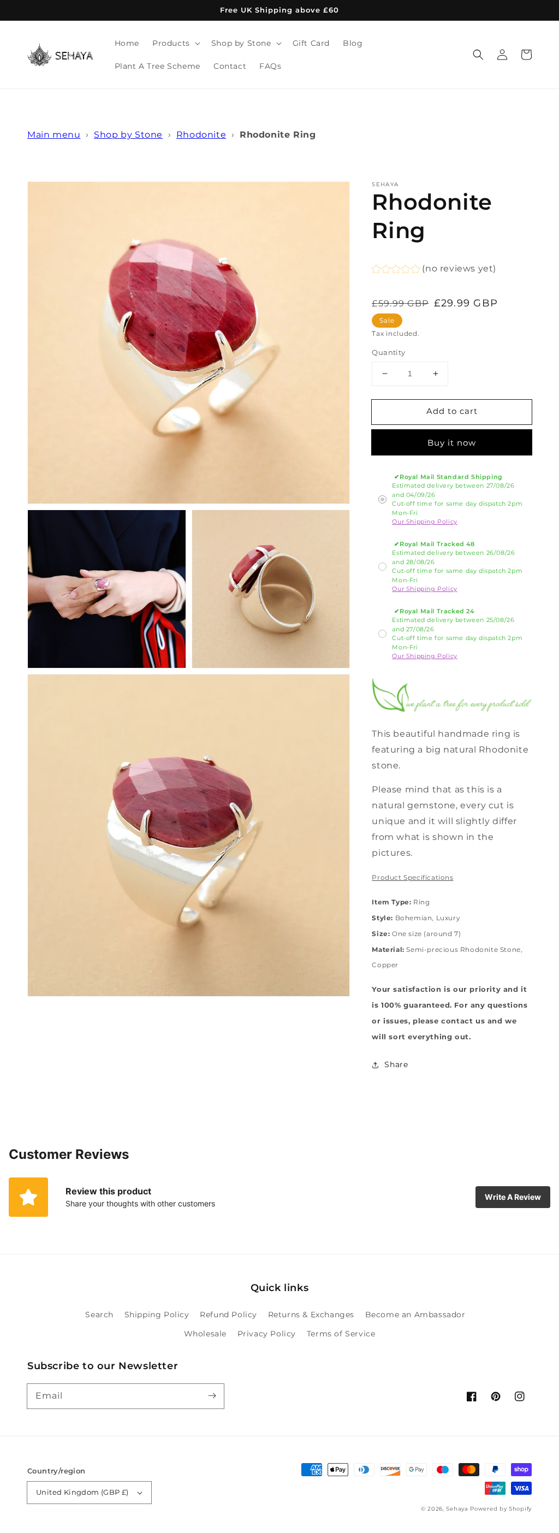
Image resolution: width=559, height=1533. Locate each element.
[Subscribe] (212, 1396)
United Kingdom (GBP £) (82, 1492)
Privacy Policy (266, 1334)
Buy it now (451, 442)
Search (99, 1314)
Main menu (53, 134)
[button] (478, 55)
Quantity (388, 352)
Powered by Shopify (501, 1508)
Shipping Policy (156, 1314)
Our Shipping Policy (424, 521)
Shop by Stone (128, 134)
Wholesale (205, 1334)
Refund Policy (228, 1314)
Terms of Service (341, 1334)
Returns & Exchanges (311, 1314)
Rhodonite (201, 134)
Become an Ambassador (415, 1314)
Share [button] (396, 1064)
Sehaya (457, 1508)
